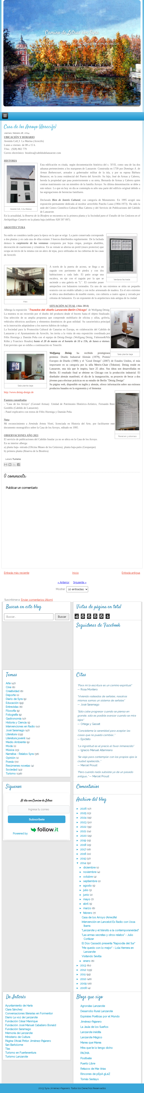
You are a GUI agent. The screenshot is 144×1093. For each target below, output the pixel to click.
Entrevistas (12, 706)
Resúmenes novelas (18, 765)
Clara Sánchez (13, 1009)
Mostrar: (61, 589)
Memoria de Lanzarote (19, 1033)
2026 (83, 808)
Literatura (12, 734)
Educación (12, 702)
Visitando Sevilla (91, 956)
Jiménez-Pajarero (91, 1021)
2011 (83, 974)
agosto (87, 885)
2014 (83, 863)
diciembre (89, 867)
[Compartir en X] (14, 464)
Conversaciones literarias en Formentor (29, 1013)
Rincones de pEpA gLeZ (95, 1073)
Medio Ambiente (16, 742)
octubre (88, 876)
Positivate (86, 1058)
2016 (83, 853)
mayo (87, 899)
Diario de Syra (14, 698)
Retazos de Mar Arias (93, 1068)
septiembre (90, 881)
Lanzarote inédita (90, 1032)
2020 (83, 835)
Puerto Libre (87, 1063)
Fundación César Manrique (21, 1021)
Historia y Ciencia (16, 722)
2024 (83, 817)
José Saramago (15, 730)
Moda (10, 746)
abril (86, 903)
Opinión (11, 757)
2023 (83, 822)
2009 (83, 983)
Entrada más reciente (16, 572)
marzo (87, 908)
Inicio (75, 572)
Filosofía (11, 710)
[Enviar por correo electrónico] (6, 464)
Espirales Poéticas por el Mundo (100, 1016)
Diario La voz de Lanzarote (21, 1017)
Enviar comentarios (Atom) (37, 599)
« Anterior (63, 582)
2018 (83, 844)
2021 (83, 831)
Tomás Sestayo (89, 1079)
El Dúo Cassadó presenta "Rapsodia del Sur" (108, 943)
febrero (88, 912)
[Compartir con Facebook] (18, 464)
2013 (83, 965)
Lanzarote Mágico (91, 1037)
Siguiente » (79, 582)
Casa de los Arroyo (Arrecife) (30, 126)
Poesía (10, 761)
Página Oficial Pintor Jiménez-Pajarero (28, 1040)
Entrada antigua (131, 572)
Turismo (17, 459)
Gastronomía (14, 718)
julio (86, 890)
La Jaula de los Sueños (94, 1026)
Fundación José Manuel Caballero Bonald (30, 1025)
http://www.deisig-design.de (19, 392)
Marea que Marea (90, 1042)
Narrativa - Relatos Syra (20, 753)
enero (87, 960)
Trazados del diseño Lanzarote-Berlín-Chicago (57, 309)
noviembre (90, 871)
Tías (7, 1048)
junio (86, 894)
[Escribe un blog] (10, 464)
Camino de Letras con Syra (72, 32)
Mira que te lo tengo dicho (96, 1047)
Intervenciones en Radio (21, 726)
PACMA (84, 1053)
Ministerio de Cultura (17, 1036)
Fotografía (12, 714)
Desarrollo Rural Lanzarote (96, 1011)
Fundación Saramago (18, 1029)
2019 (83, 840)
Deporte (11, 695)
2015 (83, 858)
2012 (83, 969)
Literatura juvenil (16, 738)
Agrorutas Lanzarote (92, 1005)
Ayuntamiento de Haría (19, 1005)
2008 (84, 988)
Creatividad (13, 691)
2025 (83, 813)
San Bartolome (14, 1044)
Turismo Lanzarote (16, 1056)
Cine (9, 687)
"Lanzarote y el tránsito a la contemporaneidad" (110, 930)
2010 (83, 979)
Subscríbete (37, 819)
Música (10, 749)
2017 (83, 849)
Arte (8, 683)
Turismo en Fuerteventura (20, 1052)
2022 (83, 826)
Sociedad (12, 769)
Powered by (20, 833)
